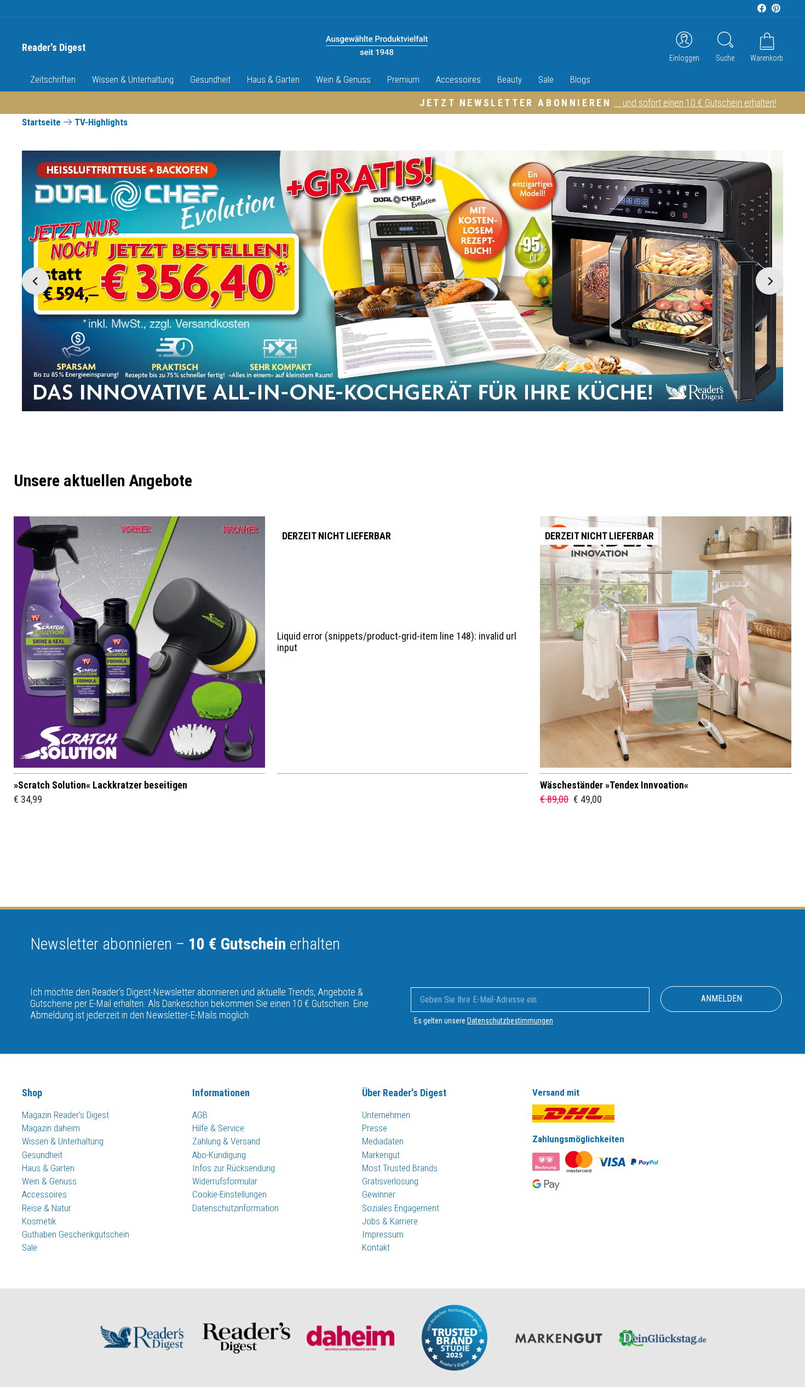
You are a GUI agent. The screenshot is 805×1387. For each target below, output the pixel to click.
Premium (403, 79)
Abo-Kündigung (219, 1154)
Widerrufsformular (224, 1181)
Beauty (509, 79)
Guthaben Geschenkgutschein (75, 1234)
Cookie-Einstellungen (229, 1194)
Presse (374, 1128)
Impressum (383, 1234)
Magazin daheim (51, 1128)
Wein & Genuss (343, 79)
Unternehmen (386, 1114)
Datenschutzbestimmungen (510, 1020)
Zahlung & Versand (226, 1141)
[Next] (769, 281)
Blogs (580, 79)
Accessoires (458, 79)
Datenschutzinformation (235, 1207)
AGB (200, 1114)
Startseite (41, 122)
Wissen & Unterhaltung (133, 79)
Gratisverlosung (390, 1181)
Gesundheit (210, 79)
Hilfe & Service (218, 1128)
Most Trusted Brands (400, 1167)
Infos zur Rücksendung (233, 1167)
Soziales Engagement (400, 1207)
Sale (546, 79)
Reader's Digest (53, 48)
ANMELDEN (721, 998)
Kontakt (376, 1247)
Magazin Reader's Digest (65, 1114)
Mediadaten (383, 1141)
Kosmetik (39, 1221)
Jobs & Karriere (390, 1221)
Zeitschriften (53, 79)
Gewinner (378, 1194)
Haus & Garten (273, 79)
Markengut (381, 1154)
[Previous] (35, 281)
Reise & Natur (46, 1207)
